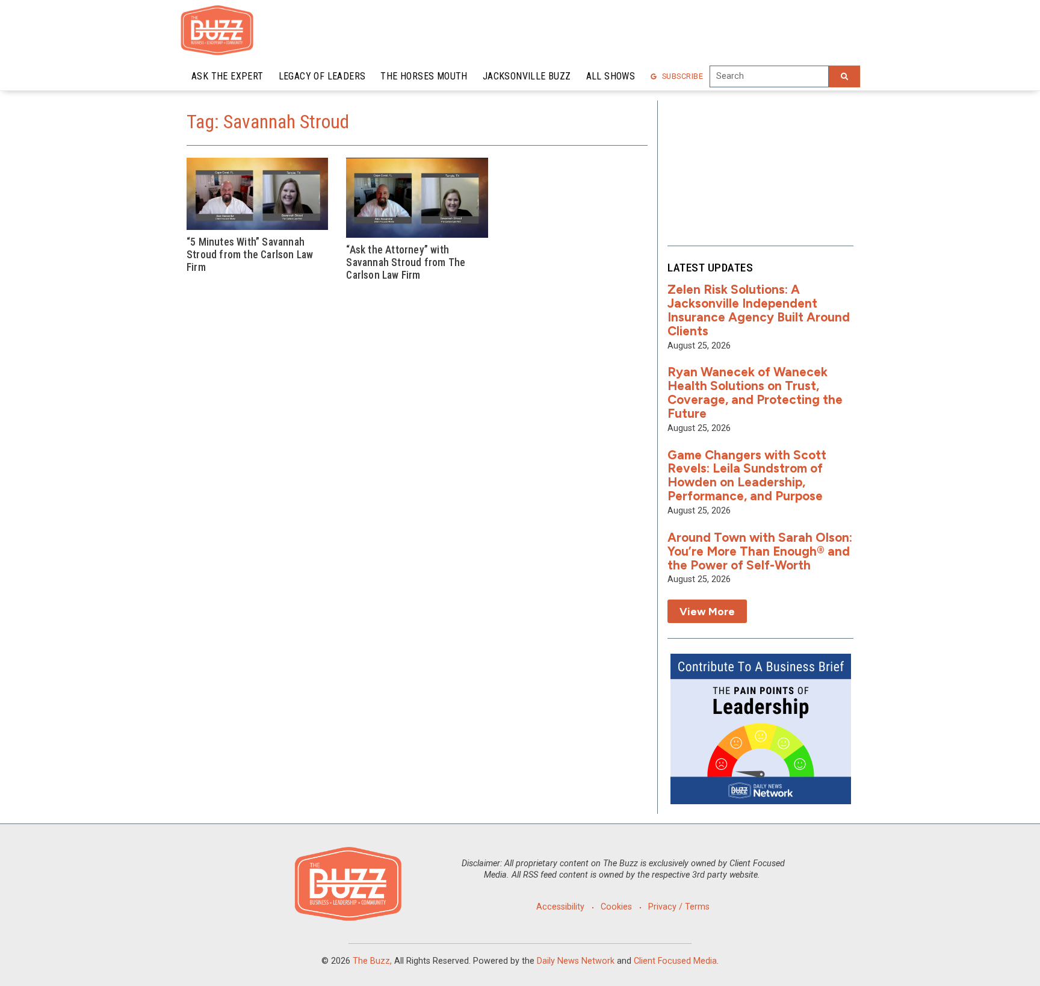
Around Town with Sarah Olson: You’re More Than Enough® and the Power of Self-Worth (759, 551)
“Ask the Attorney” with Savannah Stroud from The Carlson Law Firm (405, 262)
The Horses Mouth (423, 76)
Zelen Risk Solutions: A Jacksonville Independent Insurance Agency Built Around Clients (758, 310)
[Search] (844, 76)
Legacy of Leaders (322, 76)
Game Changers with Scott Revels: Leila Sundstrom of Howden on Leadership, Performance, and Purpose (746, 475)
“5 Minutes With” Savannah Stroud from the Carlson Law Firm (250, 254)
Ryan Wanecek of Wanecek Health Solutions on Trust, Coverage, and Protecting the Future (755, 392)
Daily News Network (575, 961)
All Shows (611, 76)
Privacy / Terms (679, 907)
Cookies (616, 907)
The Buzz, (372, 961)
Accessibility (560, 907)
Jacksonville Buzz (527, 76)
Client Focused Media (675, 961)
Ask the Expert (227, 76)
